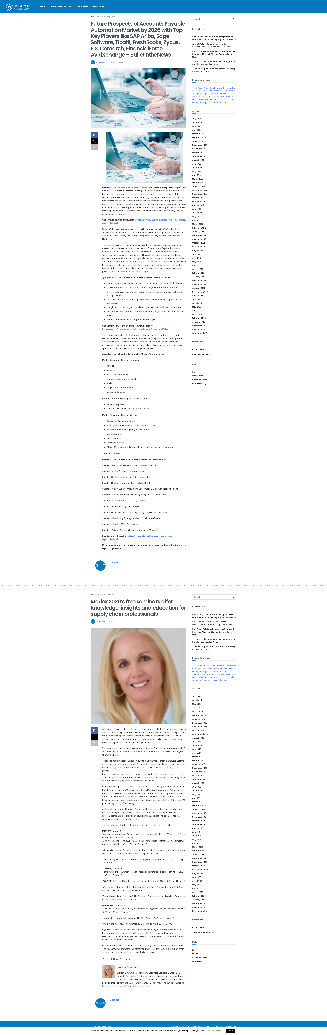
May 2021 (196, 261)
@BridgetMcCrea (141, 986)
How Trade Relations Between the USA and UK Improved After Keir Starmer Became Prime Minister (213, 54)
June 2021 (196, 258)
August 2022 (198, 205)
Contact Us (98, 6)
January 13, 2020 (116, 62)
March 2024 (197, 134)
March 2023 (197, 179)
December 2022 (199, 190)
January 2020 (198, 322)
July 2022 (196, 209)
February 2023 (199, 182)
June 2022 (197, 213)
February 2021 (198, 273)
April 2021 (196, 265)
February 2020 (199, 318)
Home (42, 6)
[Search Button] (233, 19)
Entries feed (197, 376)
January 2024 (198, 141)
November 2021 (199, 239)
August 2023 (198, 160)
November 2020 (199, 284)
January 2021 (198, 277)
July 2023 (196, 164)
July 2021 (196, 254)
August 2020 (198, 295)
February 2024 (199, 137)
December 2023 (199, 145)
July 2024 (196, 118)
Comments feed (199, 379)
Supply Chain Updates (60, 6)
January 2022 (198, 231)
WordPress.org (199, 383)
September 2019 (199, 333)
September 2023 (200, 156)
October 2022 (198, 197)
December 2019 (199, 325)
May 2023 (196, 171)
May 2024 (196, 126)
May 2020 (196, 307)
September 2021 (199, 246)
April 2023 (197, 175)
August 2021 (197, 250)
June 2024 (197, 122)
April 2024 (197, 130)
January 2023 (198, 186)
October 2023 (198, 152)
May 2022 (196, 216)
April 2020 (197, 310)
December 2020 (199, 280)
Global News (81, 6)
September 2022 (200, 201)
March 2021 (197, 269)
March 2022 (197, 224)
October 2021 (198, 243)
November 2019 (199, 329)
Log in (195, 372)
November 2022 (199, 194)
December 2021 (199, 235)
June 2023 (197, 167)
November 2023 (199, 149)
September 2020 (200, 292)
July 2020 (196, 299)
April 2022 (197, 220)
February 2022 (199, 228)
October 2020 (198, 288)
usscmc (102, 62)
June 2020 (197, 303)
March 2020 (197, 314)
